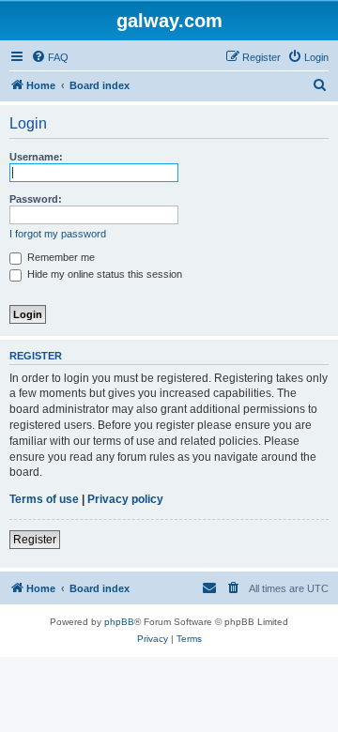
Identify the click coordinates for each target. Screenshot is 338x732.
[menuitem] (50, 57)
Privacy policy (125, 499)
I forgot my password (57, 233)
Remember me (59, 257)
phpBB (119, 622)
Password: (35, 199)
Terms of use (44, 499)
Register (34, 539)
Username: (36, 156)
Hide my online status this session (103, 274)
